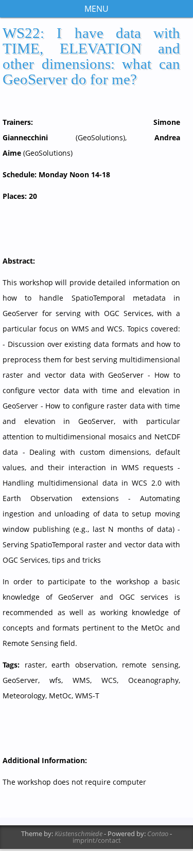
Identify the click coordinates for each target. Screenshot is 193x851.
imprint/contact (97, 840)
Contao (157, 833)
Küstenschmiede (78, 833)
